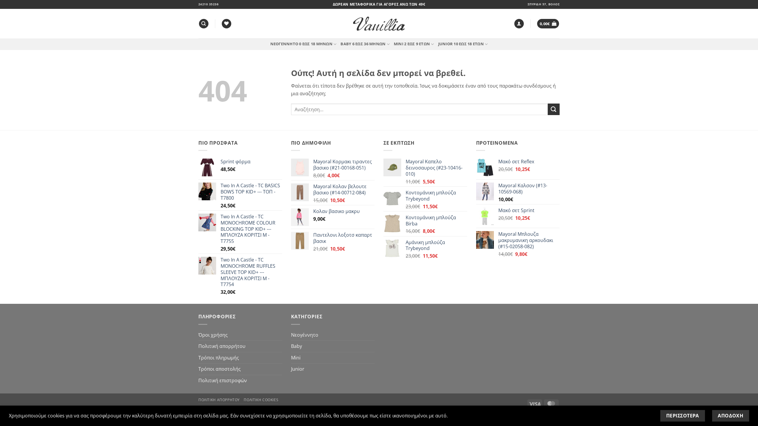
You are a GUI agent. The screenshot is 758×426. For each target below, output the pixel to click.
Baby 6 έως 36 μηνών (363, 43)
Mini (296, 357)
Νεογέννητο (304, 335)
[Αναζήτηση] (203, 24)
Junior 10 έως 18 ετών (461, 43)
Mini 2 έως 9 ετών (412, 43)
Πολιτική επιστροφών (222, 380)
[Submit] (554, 109)
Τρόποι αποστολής (219, 369)
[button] (519, 24)
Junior (297, 369)
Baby (296, 346)
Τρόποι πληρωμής (218, 357)
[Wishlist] (226, 24)
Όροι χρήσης (213, 335)
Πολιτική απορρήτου (221, 346)
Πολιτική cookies (261, 399)
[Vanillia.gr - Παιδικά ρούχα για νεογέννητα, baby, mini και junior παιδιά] (379, 24)
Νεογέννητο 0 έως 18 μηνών (301, 43)
